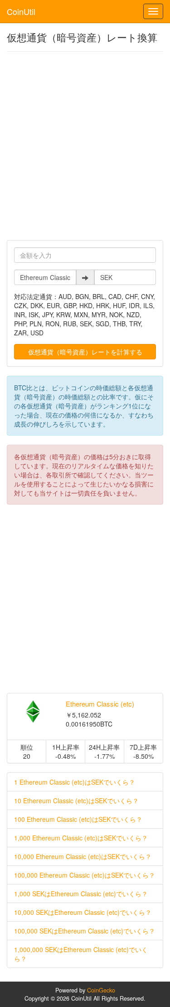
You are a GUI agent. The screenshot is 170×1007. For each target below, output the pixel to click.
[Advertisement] (85, 146)
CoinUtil (21, 11)
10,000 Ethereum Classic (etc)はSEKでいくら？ (82, 856)
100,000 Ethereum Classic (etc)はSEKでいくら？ (84, 874)
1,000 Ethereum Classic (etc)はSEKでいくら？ (81, 837)
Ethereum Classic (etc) (100, 703)
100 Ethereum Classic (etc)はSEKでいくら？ (78, 819)
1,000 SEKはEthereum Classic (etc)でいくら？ (81, 893)
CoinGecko (101, 990)
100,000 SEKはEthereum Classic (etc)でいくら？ (84, 930)
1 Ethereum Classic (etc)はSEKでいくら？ (74, 781)
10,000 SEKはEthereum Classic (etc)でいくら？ (82, 912)
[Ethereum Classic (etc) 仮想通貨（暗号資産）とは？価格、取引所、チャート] (33, 711)
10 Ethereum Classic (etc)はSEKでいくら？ (76, 800)
